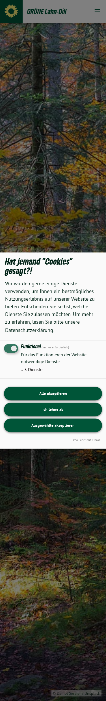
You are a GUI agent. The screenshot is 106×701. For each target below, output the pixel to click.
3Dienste (31, 369)
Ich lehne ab (53, 409)
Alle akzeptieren (53, 393)
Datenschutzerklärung (29, 330)
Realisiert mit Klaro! (86, 440)
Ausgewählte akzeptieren (53, 425)
